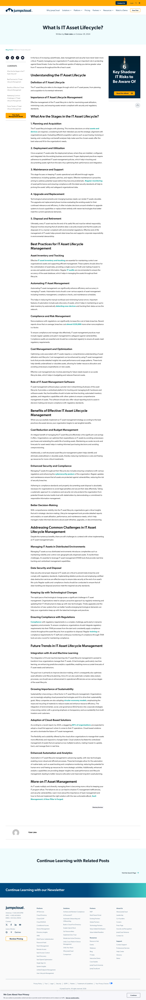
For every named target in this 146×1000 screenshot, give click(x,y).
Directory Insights (42, 932)
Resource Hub (94, 941)
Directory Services (98, 807)
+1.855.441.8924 (15, 915)
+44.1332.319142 (15, 918)
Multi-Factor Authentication (45, 939)
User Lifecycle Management (45, 973)
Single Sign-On (41, 963)
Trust (46, 983)
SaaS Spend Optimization (44, 959)
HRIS (38, 935)
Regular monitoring (93, 180)
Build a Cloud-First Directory (72, 924)
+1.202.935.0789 (17, 913)
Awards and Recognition (124, 929)
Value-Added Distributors (97, 929)
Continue (133, 995)
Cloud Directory (42, 915)
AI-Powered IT (67, 915)
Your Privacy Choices (102, 983)
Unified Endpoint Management (46, 970)
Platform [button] (77, 10)
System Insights (41, 966)
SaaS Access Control (43, 953)
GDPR (66, 983)
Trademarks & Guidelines (85, 983)
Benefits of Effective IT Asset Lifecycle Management (15, 88)
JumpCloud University (96, 965)
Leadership (119, 915)
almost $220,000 (73, 324)
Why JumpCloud (53, 10)
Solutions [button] (65, 10)
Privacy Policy (38, 983)
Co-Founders (120, 918)
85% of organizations (81, 725)
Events (92, 944)
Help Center (120, 951)
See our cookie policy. (72, 998)
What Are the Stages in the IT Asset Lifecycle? (15, 72)
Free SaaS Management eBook (16, 115)
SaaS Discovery (41, 956)
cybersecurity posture (64, 474)
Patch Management (43, 946)
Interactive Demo (95, 958)
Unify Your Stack (68, 947)
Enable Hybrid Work (69, 928)
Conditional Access (43, 925)
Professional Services (122, 948)
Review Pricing (16, 938)
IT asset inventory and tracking (51, 260)
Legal (52, 983)
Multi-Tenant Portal (95, 915)
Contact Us (121, 3)
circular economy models (75, 700)
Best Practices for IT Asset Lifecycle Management (14, 80)
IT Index (92, 955)
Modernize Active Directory (71, 938)
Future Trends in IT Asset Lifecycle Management (14, 107)
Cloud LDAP (40, 918)
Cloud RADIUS (41, 922)
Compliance (36, 622)
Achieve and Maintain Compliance (73, 912)
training (93, 631)
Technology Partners (96, 925)
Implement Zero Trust (69, 935)
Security (58, 983)
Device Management (43, 929)
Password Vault (41, 942)
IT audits (70, 270)
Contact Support (121, 944)
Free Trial (135, 10)
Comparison (67, 954)
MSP (91, 912)
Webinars (93, 948)
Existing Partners (95, 918)
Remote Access (41, 949)
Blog (91, 951)
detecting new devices (66, 306)
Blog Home (9, 50)
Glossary (119, 955)
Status (118, 958)
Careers (118, 922)
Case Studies (94, 962)
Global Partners (94, 922)
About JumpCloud (122, 912)
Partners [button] (96, 10)
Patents (72, 983)
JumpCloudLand (95, 968)
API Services (40, 912)
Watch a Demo (122, 10)
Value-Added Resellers (97, 932)
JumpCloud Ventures (122, 932)
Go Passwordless (68, 931)
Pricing (87, 10)
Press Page (119, 925)
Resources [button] (107, 10)
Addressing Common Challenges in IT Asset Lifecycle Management (14, 98)
